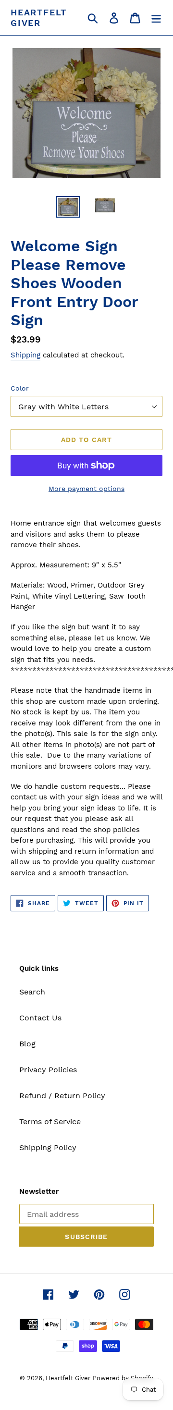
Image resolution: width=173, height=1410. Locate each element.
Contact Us (40, 1017)
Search (32, 991)
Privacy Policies (48, 1069)
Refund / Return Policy (62, 1095)
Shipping (25, 355)
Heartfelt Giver (39, 17)
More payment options (86, 488)
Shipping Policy (47, 1147)
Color (20, 388)
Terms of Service (50, 1121)
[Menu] (156, 17)
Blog (27, 1043)
